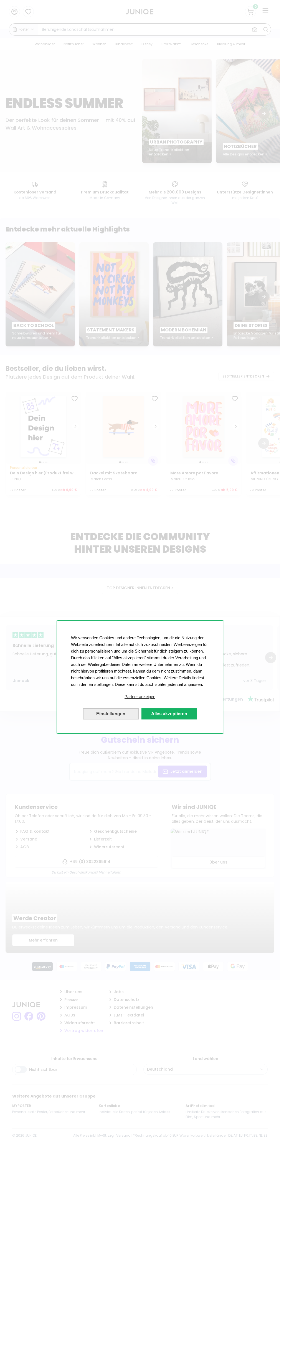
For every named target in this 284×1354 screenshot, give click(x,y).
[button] (140, 696)
